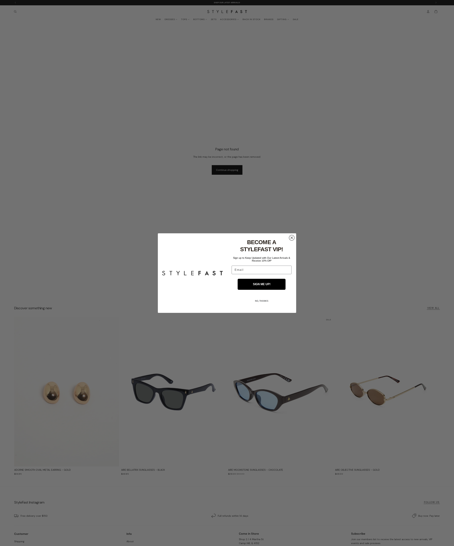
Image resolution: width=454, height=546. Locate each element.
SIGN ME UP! (261, 284)
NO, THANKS (261, 301)
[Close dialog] (291, 237)
